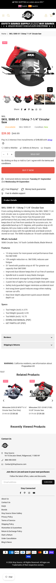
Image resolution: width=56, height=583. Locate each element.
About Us (5, 499)
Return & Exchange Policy (11, 531)
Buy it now (28, 170)
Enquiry (47, 148)
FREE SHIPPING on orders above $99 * (29, 2)
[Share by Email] (40, 109)
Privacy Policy (7, 517)
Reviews (7, 337)
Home (3, 34)
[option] (28, 67)
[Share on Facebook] (21, 109)
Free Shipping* (11, 189)
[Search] (8, 15)
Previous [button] (3, 67)
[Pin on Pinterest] (29, 109)
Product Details (10, 200)
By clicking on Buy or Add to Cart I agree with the (27, 162)
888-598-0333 (10, 460)
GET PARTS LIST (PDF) (16, 323)
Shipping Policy (7, 524)
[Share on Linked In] (33, 109)
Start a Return (6, 535)
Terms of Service (8, 520)
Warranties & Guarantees (11, 528)
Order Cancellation (8, 538)
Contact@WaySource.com (15, 464)
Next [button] (52, 67)
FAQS (3, 506)
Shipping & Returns (12, 345)
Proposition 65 (28, 366)
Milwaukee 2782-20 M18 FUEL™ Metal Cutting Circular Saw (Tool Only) (40, 410)
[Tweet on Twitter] (25, 109)
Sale (5, 42)
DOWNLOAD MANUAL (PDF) (18, 320)
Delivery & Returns (30, 148)
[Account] (46, 15)
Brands (4, 510)
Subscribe (48, 482)
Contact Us (5, 502)
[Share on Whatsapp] (36, 109)
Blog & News (6, 542)
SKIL (3, 116)
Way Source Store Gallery (11, 513)
